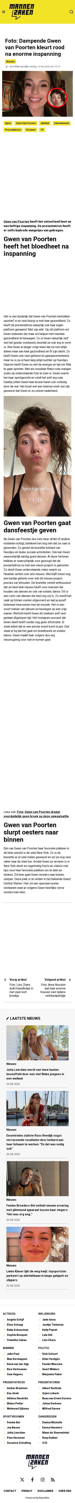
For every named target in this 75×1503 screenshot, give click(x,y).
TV (42, 130)
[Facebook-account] (32, 1479)
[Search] (71, 12)
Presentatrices (13, 130)
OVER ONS (65, 1491)
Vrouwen (30, 130)
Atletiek (45, 123)
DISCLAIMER (45, 1491)
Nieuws (10, 61)
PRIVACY (26, 1491)
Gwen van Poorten (26, 123)
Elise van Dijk (21, 66)
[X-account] (22, 1479)
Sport (8, 123)
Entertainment (61, 123)
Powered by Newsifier (37, 1498)
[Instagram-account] (42, 1479)
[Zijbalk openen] (3, 12)
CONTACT (10, 1491)
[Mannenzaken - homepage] (21, 12)
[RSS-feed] (53, 1479)
